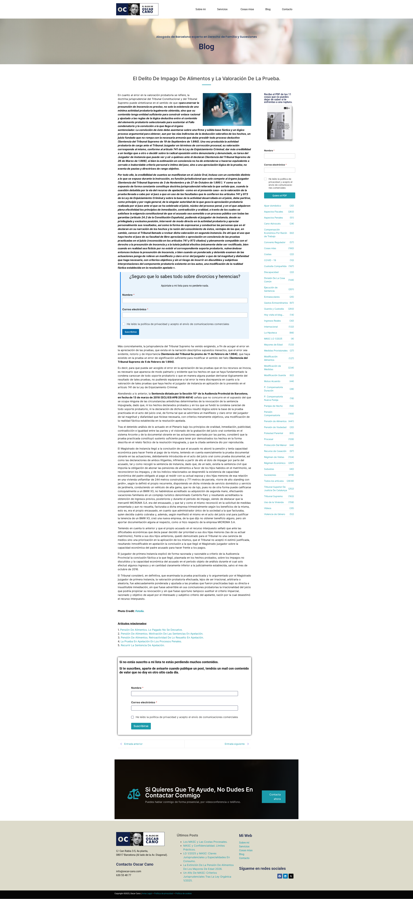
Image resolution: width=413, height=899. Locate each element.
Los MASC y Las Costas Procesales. (205, 841)
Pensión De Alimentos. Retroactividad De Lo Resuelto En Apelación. (162, 637)
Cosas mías (247, 9)
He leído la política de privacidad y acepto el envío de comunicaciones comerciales (178, 324)
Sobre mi (201, 9)
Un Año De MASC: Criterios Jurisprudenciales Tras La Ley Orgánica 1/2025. (207, 876)
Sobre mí (244, 842)
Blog (268, 9)
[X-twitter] (291, 876)
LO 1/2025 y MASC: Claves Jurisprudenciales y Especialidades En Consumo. (206, 857)
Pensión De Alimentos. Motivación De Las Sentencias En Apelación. (162, 633)
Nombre (128, 294)
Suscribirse (131, 331)
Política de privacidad (163, 893)
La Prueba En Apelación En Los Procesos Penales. (151, 641)
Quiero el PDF (279, 195)
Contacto (287, 9)
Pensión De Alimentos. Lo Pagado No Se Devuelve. (151, 629)
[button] (223, 9)
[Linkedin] (285, 876)
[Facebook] (279, 876)
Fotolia (139, 611)
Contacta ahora (275, 796)
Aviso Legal (147, 893)
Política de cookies (183, 893)
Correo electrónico (135, 309)
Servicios (222, 9)
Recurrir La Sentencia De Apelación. (143, 645)
